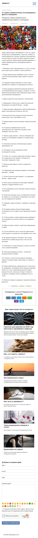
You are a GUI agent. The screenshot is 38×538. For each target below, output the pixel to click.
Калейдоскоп (14, 23)
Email (4, 471)
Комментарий (7, 483)
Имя (4, 465)
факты (29, 286)
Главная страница (6, 10)
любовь (15, 286)
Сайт (3, 477)
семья (22, 286)
